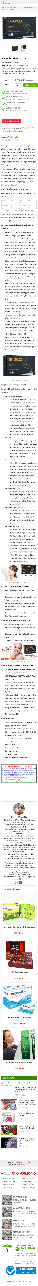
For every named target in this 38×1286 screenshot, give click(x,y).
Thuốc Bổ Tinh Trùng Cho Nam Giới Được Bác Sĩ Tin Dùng (27, 1141)
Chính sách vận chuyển (8, 1181)
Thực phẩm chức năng (16, 7)
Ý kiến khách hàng (10, 140)
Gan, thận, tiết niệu (28, 7)
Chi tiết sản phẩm (10, 137)
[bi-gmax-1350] (15, 48)
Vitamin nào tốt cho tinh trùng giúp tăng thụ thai (26, 1127)
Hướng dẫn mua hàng (8, 1178)
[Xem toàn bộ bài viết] (19, 809)
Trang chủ (6, 7)
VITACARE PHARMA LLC (22, 65)
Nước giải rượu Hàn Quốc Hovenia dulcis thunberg (19, 927)
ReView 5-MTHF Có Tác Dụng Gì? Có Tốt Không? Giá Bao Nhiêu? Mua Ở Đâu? (27, 1102)
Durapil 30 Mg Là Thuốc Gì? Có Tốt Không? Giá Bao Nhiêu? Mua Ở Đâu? (25, 1089)
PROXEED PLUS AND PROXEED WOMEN (19, 1017)
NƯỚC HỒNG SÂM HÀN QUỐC (19, 972)
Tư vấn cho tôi (12, 121)
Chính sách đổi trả (27, 1178)
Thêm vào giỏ (32, 86)
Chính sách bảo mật (8, 1185)
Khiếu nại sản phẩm (27, 1181)
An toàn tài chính (7, 1188)
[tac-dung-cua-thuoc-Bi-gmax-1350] (22, 48)
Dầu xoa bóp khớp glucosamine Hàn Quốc (19, 1062)
